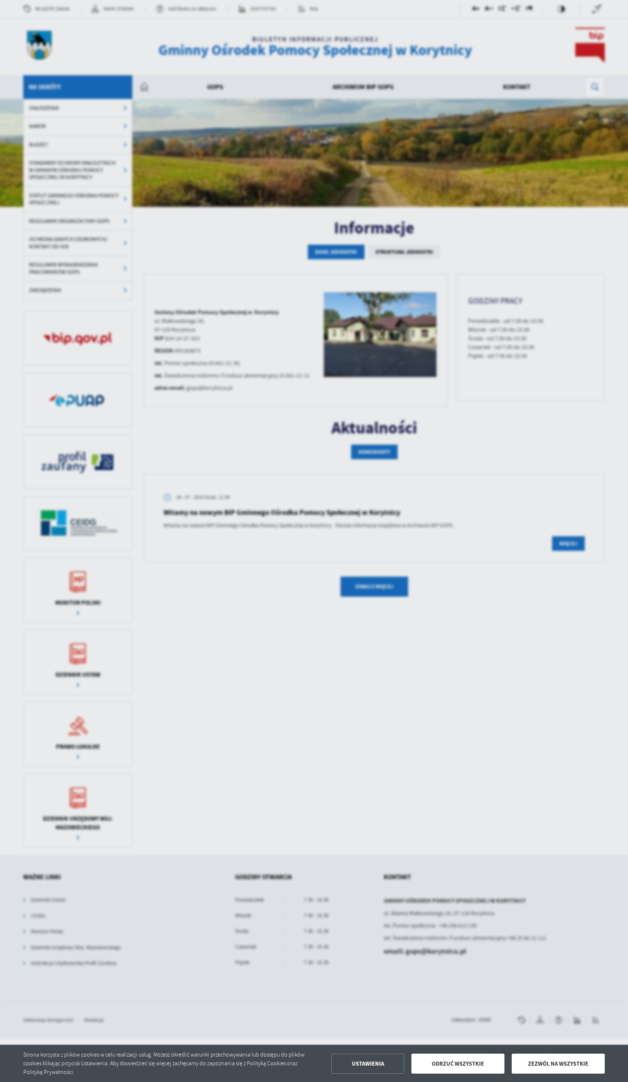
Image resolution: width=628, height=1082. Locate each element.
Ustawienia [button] (368, 1063)
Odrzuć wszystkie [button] (458, 1063)
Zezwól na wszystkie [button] (558, 1063)
